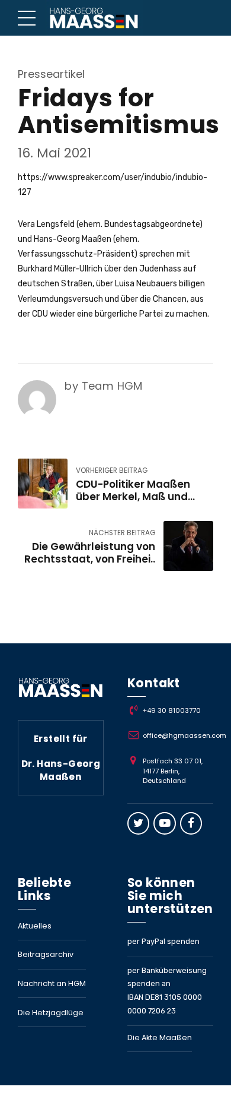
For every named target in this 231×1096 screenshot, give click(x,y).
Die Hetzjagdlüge (51, 1012)
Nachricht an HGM (52, 983)
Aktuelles (35, 926)
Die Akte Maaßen (159, 1037)
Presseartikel (51, 74)
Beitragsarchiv (45, 954)
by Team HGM (103, 385)
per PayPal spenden (163, 941)
